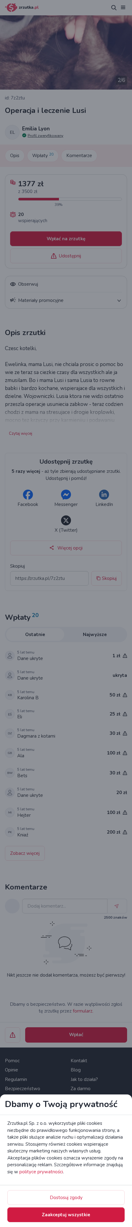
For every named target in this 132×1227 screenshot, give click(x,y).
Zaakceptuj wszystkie (66, 1215)
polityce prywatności (41, 1172)
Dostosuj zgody (66, 1197)
